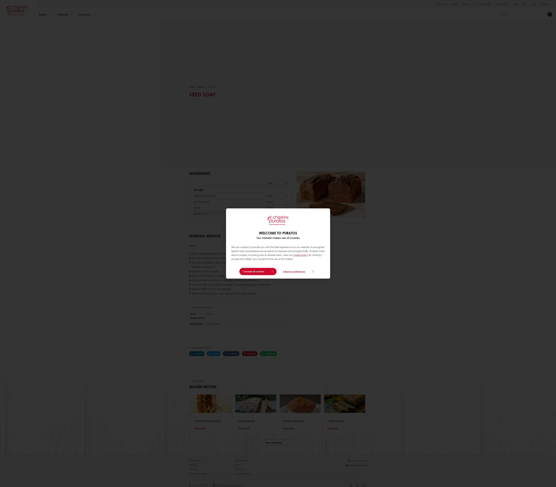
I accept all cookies (253, 271)
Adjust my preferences (294, 271)
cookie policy (300, 255)
